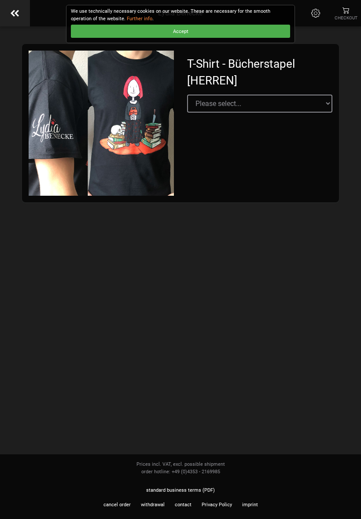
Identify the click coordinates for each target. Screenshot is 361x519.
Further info (139, 19)
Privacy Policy (217, 505)
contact (183, 505)
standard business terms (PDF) (180, 490)
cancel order (117, 505)
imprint (250, 505)
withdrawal (153, 505)
